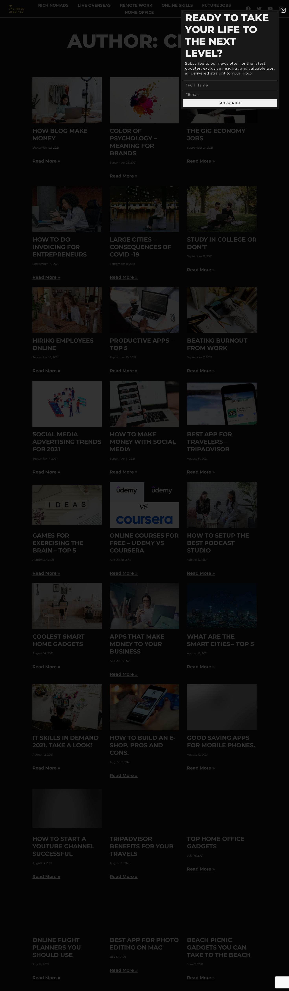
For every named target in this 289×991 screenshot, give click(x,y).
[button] (283, 10)
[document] (144, 495)
